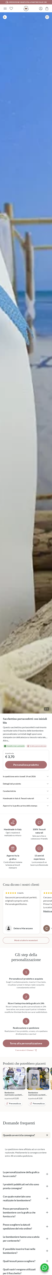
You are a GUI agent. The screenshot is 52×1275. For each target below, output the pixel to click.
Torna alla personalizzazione (26, 1043)
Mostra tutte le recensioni (26, 940)
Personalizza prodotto (26, 764)
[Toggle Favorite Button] (47, 17)
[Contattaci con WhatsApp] (44, 1267)
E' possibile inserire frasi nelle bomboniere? (19, 1250)
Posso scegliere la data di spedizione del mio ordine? (17, 1226)
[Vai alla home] (26, 8)
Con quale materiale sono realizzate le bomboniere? (17, 1198)
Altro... (6, 740)
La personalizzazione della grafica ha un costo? (21, 1174)
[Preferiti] (11, 8)
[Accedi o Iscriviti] (41, 8)
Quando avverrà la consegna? (19, 1135)
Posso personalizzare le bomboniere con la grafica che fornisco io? (19, 1212)
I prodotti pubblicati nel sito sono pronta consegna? (21, 1186)
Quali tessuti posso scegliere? (19, 1261)
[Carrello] (47, 8)
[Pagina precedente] (5, 17)
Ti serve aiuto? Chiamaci (24, 1050)
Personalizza (15, 1103)
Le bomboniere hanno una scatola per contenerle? (21, 1238)
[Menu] (5, 8)
